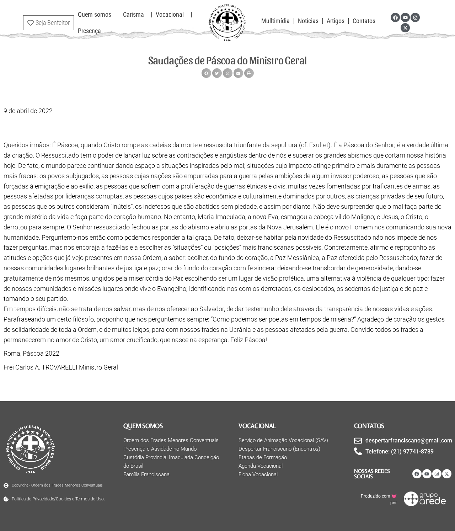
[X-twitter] (405, 27)
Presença (89, 30)
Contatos (364, 21)
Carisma (133, 14)
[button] (206, 73)
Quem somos (94, 14)
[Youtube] (405, 17)
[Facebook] (395, 17)
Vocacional (170, 14)
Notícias (308, 21)
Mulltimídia (275, 21)
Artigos (335, 21)
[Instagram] (415, 17)
